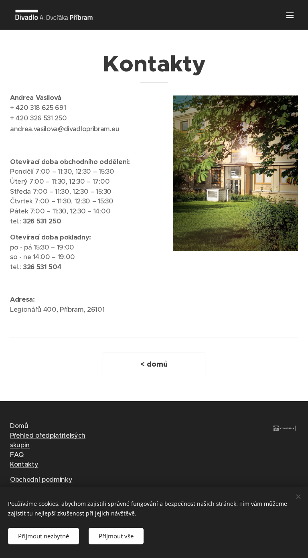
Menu (290, 15)
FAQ (17, 454)
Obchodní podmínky (41, 479)
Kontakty (24, 464)
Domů (19, 426)
